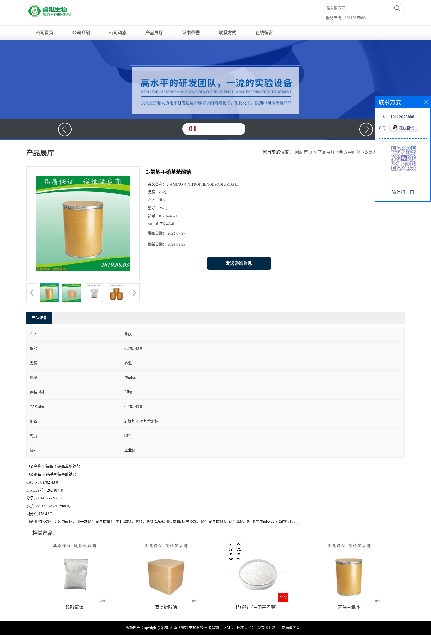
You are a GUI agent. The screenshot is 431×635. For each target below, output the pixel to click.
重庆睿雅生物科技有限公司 (196, 628)
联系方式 (227, 32)
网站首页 (303, 152)
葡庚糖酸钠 (166, 607)
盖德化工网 (266, 628)
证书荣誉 (191, 32)
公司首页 (44, 32)
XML (228, 628)
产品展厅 (154, 32)
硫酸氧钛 (74, 607)
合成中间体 (350, 152)
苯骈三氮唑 (349, 607)
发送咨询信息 (239, 263)
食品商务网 (290, 628)
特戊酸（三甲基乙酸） (257, 607)
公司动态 (118, 32)
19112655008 (355, 18)
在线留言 (264, 32)
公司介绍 (81, 32)
